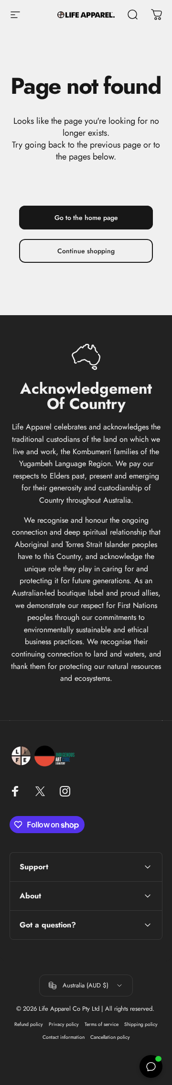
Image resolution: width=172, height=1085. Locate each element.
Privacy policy (64, 1024)
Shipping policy (141, 1024)
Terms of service (101, 1024)
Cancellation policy (110, 1037)
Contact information (64, 1037)
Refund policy (28, 1024)
